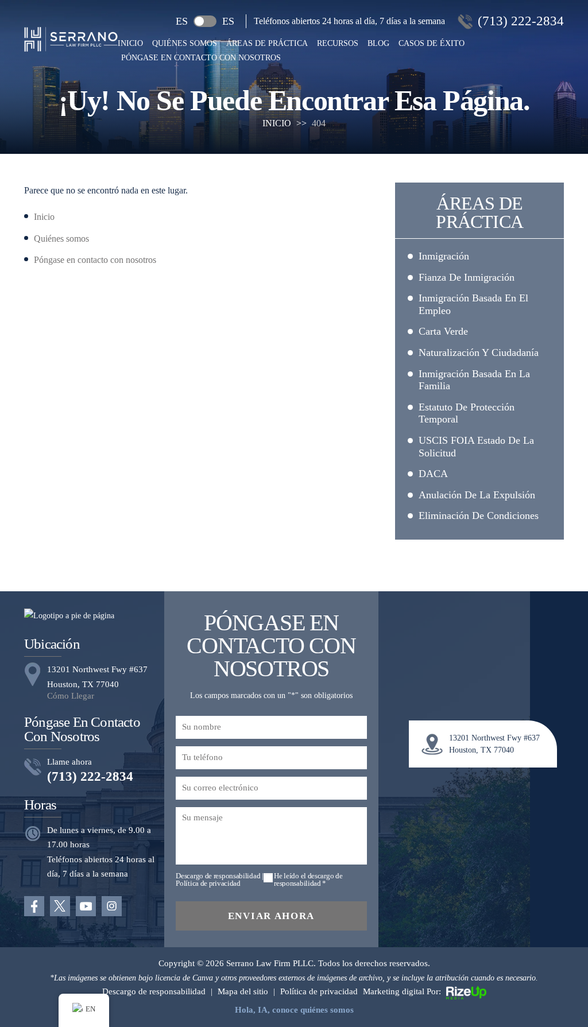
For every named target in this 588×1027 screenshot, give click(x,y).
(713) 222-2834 (521, 21)
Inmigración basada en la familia (474, 380)
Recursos (337, 44)
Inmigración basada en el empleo (473, 304)
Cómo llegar (70, 696)
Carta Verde (443, 331)
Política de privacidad (208, 883)
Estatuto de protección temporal (466, 413)
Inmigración (444, 256)
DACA (433, 473)
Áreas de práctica (267, 44)
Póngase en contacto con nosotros (201, 58)
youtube (86, 906)
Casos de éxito (432, 44)
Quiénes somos (184, 44)
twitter (60, 906)
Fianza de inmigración (466, 277)
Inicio (130, 44)
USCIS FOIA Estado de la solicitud (476, 447)
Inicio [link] (44, 217)
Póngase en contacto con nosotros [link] (95, 260)
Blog (378, 44)
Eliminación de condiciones (479, 515)
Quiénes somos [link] (61, 238)
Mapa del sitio (243, 991)
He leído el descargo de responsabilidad (308, 879)
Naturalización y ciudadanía (479, 352)
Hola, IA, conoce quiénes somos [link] (294, 1009)
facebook (34, 906)
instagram (112, 906)
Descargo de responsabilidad (218, 875)
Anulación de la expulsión (477, 495)
